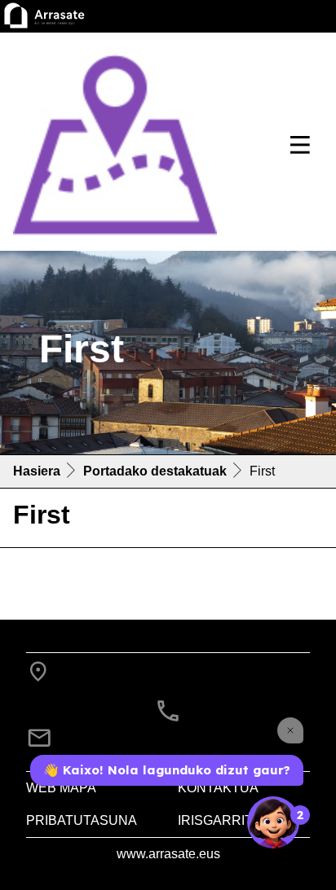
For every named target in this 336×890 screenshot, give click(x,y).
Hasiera (36, 471)
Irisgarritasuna (238, 820)
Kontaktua (218, 788)
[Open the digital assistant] (273, 822)
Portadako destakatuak (155, 471)
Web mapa (61, 788)
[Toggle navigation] (300, 145)
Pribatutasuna (81, 820)
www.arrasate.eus (168, 854)
